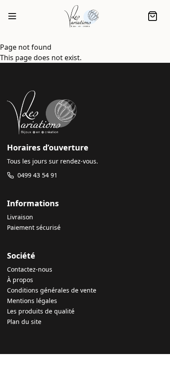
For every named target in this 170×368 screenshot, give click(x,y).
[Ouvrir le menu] (12, 16)
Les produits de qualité (41, 311)
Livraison (20, 217)
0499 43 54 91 (37, 175)
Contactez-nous (29, 269)
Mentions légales (32, 300)
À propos (20, 280)
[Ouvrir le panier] (152, 16)
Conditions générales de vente (51, 290)
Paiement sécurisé (34, 227)
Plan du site (24, 321)
